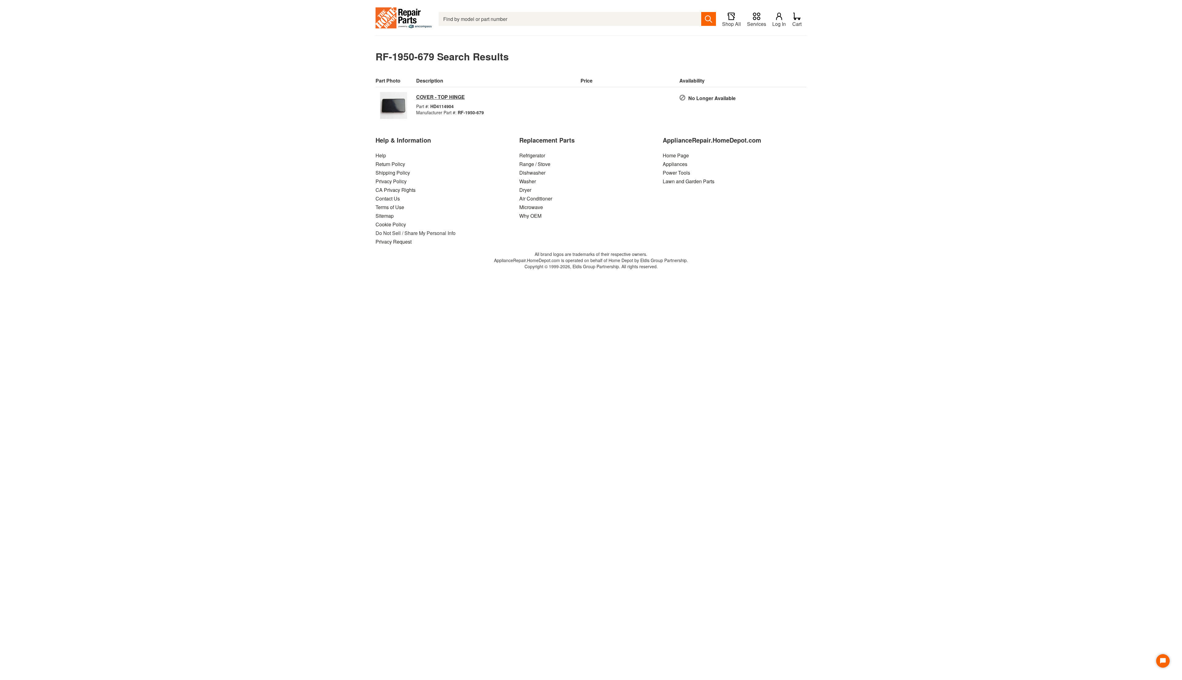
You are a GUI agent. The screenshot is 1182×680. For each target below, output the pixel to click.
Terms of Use (390, 207)
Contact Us (388, 198)
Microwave (531, 207)
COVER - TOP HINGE (440, 96)
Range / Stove (534, 164)
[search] (708, 19)
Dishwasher (532, 172)
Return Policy (390, 164)
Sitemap (385, 215)
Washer (527, 181)
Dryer (525, 189)
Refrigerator (532, 155)
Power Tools (676, 172)
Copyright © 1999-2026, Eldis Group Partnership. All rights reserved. (591, 266)
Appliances (675, 164)
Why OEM (530, 215)
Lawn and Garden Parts (688, 181)
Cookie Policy (391, 224)
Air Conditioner (535, 198)
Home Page (676, 155)
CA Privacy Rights (396, 189)
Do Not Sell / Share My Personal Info (416, 233)
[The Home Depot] (404, 18)
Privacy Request (394, 241)
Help (381, 155)
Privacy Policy (391, 181)
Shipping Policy (393, 172)
